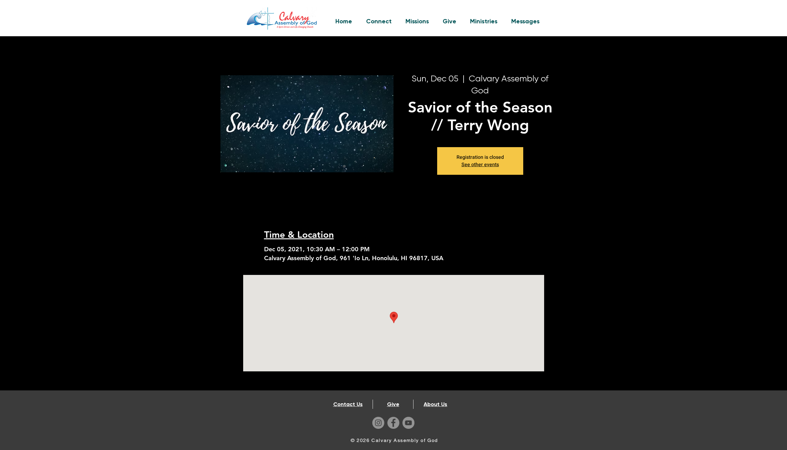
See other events (480, 164)
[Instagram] (378, 423)
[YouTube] (408, 423)
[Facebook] (393, 423)
